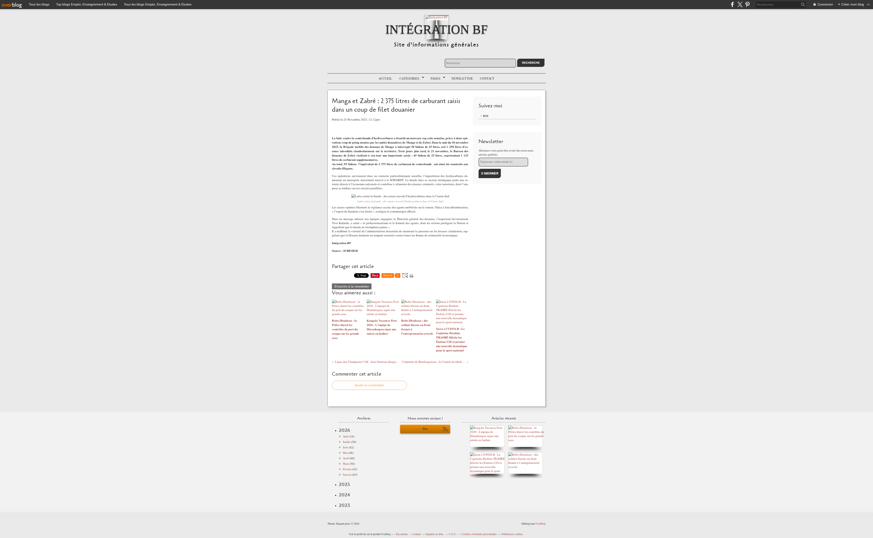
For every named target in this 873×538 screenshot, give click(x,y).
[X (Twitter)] (740, 4)
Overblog (540, 523)
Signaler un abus (435, 534)
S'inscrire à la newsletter (351, 286)
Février (347, 469)
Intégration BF (436, 29)
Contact (487, 78)
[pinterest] (747, 4)
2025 (344, 484)
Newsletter (462, 78)
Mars (346, 464)
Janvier (347, 474)
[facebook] (732, 4)
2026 (344, 430)
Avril (346, 458)
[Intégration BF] (436, 17)
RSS (485, 116)
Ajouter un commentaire (369, 385)
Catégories (407, 78)
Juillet (347, 442)
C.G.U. (453, 534)
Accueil (385, 78)
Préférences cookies (512, 534)
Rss (425, 429)
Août (346, 436)
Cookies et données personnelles (479, 534)
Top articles (402, 534)
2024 (344, 495)
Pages (433, 78)
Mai (345, 453)
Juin (345, 447)
